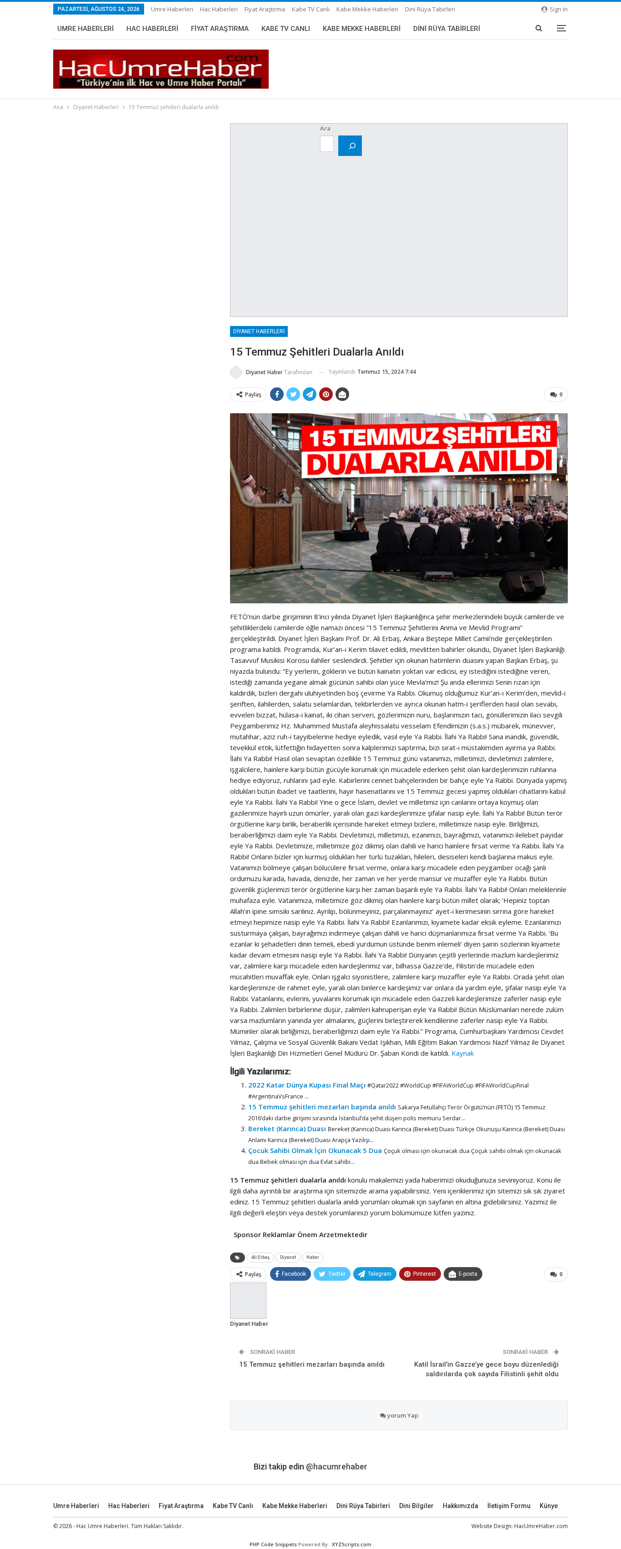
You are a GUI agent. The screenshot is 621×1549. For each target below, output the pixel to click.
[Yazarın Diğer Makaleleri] (248, 1300)
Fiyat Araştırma (265, 9)
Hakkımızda (460, 1505)
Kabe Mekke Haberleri (367, 9)
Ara (325, 128)
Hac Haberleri (219, 9)
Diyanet (288, 1257)
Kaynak (462, 1053)
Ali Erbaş (260, 1257)
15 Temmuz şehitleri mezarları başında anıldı (322, 1106)
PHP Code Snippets (273, 1544)
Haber (312, 1257)
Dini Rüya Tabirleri (430, 9)
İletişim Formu (509, 1505)
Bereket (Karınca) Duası (287, 1128)
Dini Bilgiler (416, 1505)
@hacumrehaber (336, 1466)
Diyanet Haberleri (259, 331)
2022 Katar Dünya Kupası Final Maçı (307, 1084)
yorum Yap (402, 1415)
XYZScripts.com (351, 1544)
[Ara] (350, 145)
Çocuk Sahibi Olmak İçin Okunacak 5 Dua (315, 1150)
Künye (549, 1505)
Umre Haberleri (172, 9)
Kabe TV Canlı (311, 9)
